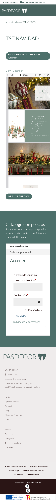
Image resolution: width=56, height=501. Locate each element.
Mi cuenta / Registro (13, 415)
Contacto (9, 406)
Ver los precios (18, 196)
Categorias (9, 438)
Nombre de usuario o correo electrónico (28, 277)
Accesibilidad (33, 474)
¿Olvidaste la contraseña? (27, 321)
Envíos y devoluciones (33, 470)
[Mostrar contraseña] (39, 301)
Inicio (8, 22)
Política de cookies (39, 466)
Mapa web (18, 474)
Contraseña (27, 295)
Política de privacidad (15, 466)
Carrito (8, 419)
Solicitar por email (20, 252)
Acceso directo (19, 246)
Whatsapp (12, 374)
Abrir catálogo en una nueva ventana (24, 56)
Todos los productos (14, 443)
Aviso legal (14, 470)
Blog (7, 410)
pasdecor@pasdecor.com (15, 379)
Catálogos (16, 22)
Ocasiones (9, 434)
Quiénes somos (12, 401)
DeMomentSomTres (34, 482)
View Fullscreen (14, 70)
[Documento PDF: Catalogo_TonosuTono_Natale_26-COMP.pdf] (28, 130)
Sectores (8, 429)
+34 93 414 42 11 (13, 370)
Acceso (21, 315)
